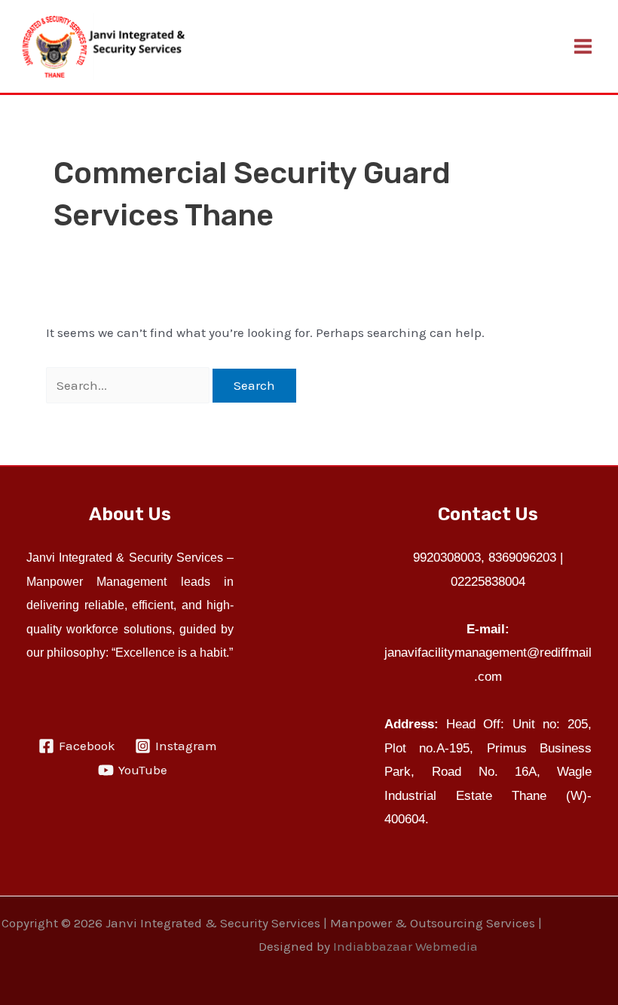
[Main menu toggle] (584, 46)
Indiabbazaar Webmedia (405, 946)
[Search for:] (129, 385)
